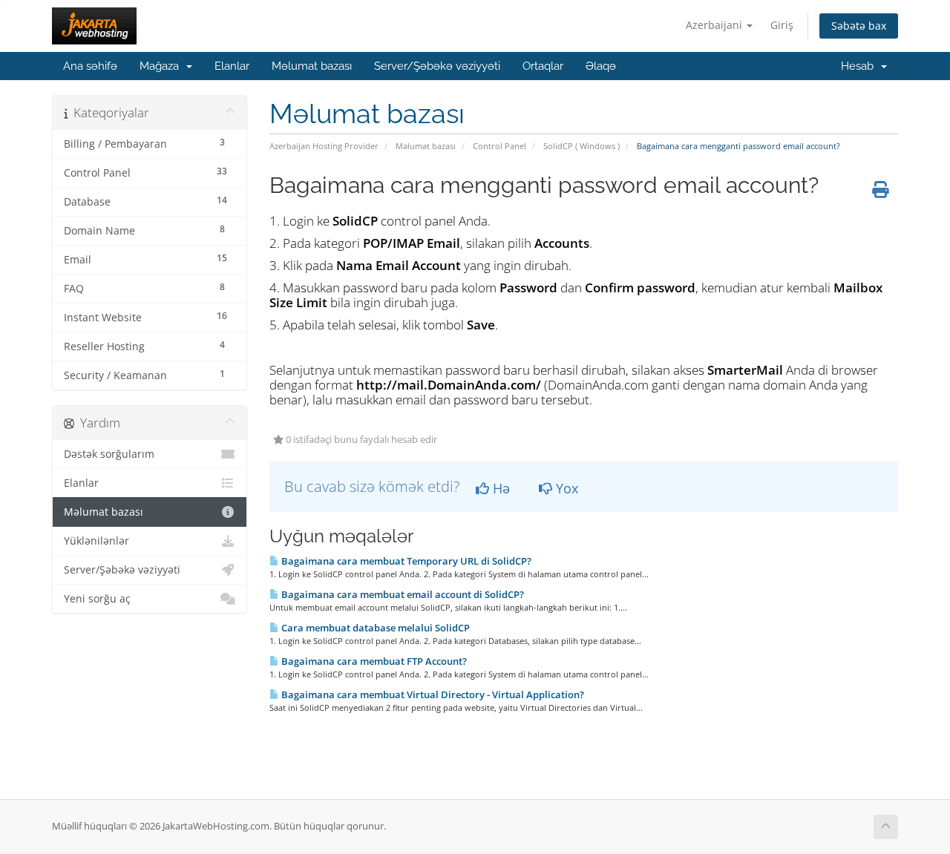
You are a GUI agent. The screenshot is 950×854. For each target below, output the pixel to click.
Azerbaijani (715, 25)
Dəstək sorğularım (109, 454)
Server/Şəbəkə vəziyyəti (437, 66)
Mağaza (162, 66)
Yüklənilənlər (96, 541)
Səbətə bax (858, 26)
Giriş (781, 25)
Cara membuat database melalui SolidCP (374, 627)
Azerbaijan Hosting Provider (324, 145)
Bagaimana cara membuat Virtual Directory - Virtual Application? (431, 694)
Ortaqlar (542, 66)
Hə (499, 488)
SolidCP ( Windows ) (581, 145)
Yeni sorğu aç (97, 598)
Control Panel (499, 145)
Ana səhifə (90, 66)
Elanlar (231, 66)
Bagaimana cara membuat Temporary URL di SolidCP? (405, 561)
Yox (565, 488)
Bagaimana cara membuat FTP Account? (373, 661)
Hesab (860, 66)
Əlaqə (601, 66)
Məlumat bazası (312, 66)
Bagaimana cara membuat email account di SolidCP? (401, 594)
